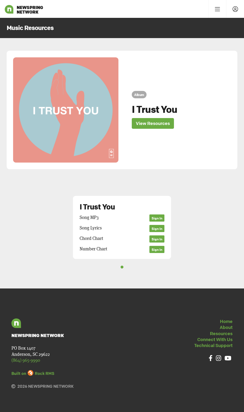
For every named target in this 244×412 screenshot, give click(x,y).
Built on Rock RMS (32, 373)
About (226, 327)
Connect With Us (215, 339)
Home (226, 321)
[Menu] (217, 9)
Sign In (157, 218)
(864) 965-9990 (25, 360)
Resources (221, 333)
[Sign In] (235, 9)
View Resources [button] (153, 123)
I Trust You (154, 109)
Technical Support (213, 345)
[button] (227, 226)
